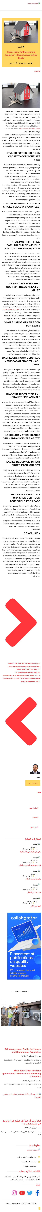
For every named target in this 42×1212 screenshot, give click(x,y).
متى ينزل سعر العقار (33, 879)
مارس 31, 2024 (27, 903)
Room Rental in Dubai (10, 310)
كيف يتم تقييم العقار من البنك (30, 865)
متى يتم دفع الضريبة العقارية (30, 852)
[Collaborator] (24, 979)
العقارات (32, 847)
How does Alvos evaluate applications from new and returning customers (21, 1073)
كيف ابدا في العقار (34, 892)
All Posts (33, 783)
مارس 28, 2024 (27, 849)
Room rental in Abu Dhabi (30, 129)
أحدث (20, 47)
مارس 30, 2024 (27, 876)
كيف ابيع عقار (36, 906)
